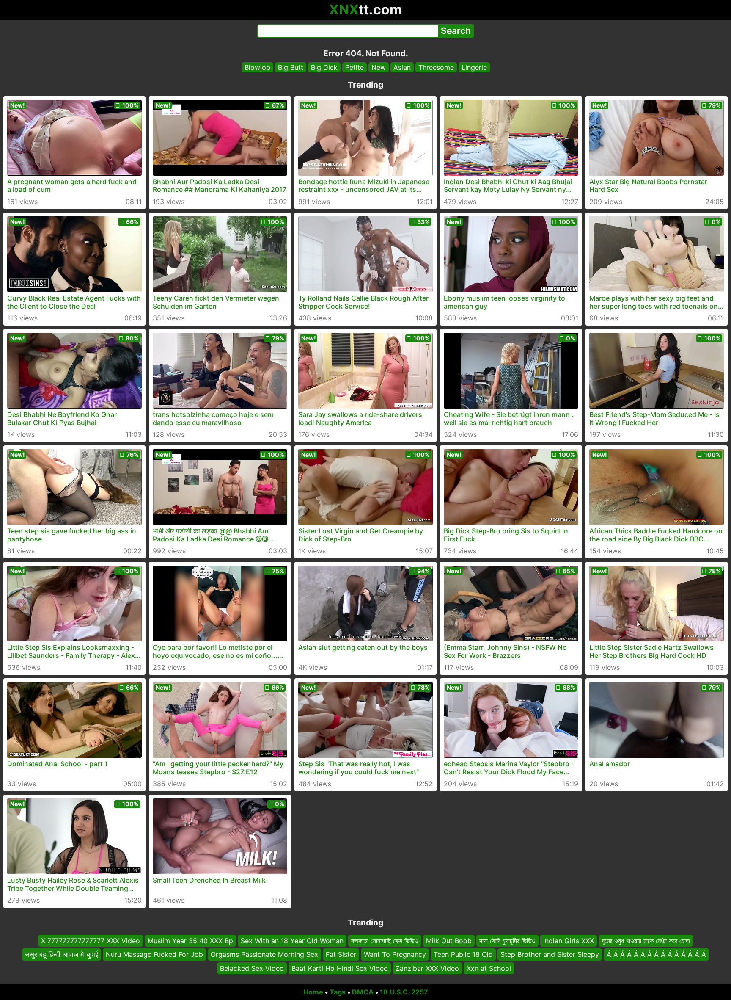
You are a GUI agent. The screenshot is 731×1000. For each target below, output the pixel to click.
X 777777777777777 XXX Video (90, 940)
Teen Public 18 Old (463, 954)
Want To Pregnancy (395, 954)
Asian (402, 67)
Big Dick (324, 67)
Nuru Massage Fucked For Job (154, 954)
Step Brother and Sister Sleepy (549, 954)
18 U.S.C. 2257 (404, 992)
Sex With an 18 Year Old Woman (292, 940)
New (378, 67)
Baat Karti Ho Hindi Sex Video (339, 968)
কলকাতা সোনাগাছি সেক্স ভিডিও (384, 940)
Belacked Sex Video (252, 968)
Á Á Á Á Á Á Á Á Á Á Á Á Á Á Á (656, 954)
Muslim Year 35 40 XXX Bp (190, 940)
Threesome (436, 67)
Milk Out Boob (449, 940)
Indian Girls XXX (568, 940)
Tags (338, 992)
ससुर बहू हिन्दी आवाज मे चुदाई (61, 954)
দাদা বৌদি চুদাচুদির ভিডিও (507, 940)
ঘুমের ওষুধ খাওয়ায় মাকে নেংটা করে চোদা (646, 940)
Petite (354, 67)
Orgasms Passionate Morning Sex (264, 954)
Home (313, 992)
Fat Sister (341, 954)
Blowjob (257, 67)
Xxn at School (489, 968)
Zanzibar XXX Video (427, 968)
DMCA (363, 992)
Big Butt (290, 67)
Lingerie (474, 67)
